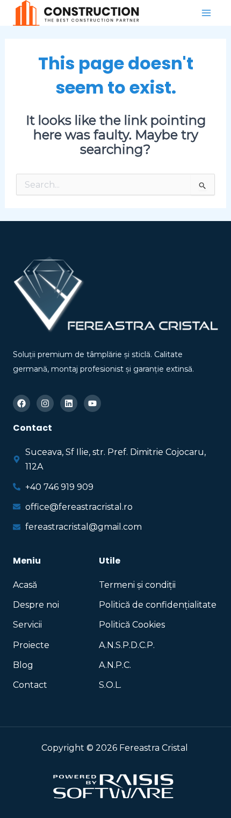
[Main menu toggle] (206, 13)
